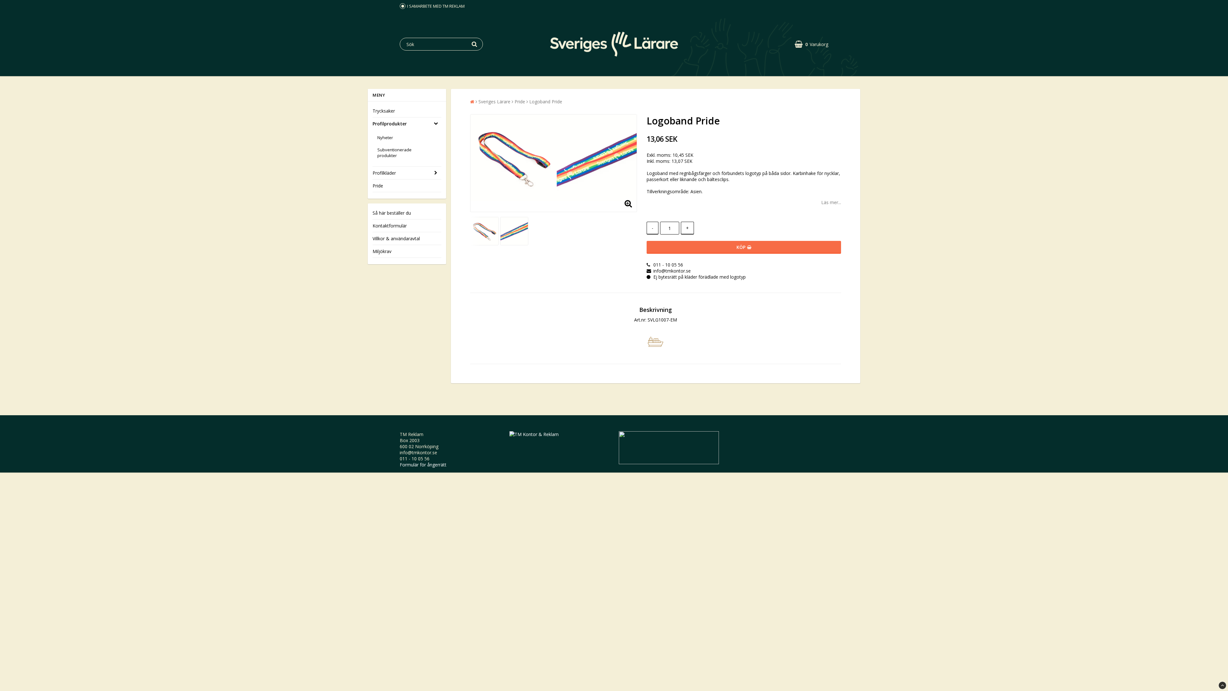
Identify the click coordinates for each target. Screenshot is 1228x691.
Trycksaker (384, 111)
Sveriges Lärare (494, 102)
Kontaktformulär (390, 226)
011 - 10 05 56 (414, 459)
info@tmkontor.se (418, 452)
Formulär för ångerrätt (423, 465)
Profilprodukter (390, 124)
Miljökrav (382, 251)
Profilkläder (384, 173)
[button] (811, 44)
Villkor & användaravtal (396, 238)
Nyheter (385, 137)
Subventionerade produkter (394, 152)
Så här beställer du (392, 213)
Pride (378, 186)
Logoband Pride (545, 102)
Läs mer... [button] (831, 202)
